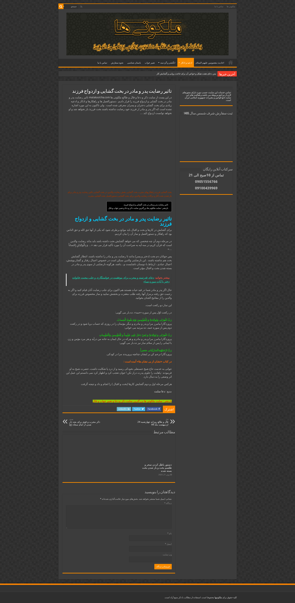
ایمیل (168, 544)
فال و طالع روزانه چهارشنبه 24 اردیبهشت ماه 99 (152, 422)
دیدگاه (168, 503)
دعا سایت (159, 391)
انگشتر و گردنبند (167, 62)
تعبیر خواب (150, 62)
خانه (230, 62)
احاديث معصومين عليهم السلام (210, 62)
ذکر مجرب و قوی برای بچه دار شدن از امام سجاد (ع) (84, 422)
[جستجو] (61, 6)
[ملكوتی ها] (147, 33)
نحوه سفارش (117, 62)
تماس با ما (218, 6)
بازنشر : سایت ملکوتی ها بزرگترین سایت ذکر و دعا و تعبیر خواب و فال (138, 208)
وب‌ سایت (167, 554)
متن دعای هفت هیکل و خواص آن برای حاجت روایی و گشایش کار (186, 73)
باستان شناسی (134, 62)
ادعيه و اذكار (186, 62)
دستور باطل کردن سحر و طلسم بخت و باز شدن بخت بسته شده (157, 467)
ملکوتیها (218, 597)
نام (169, 533)
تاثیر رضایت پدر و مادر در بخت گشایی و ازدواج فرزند (146, 205)
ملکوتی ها (231, 6)
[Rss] (81, 7)
